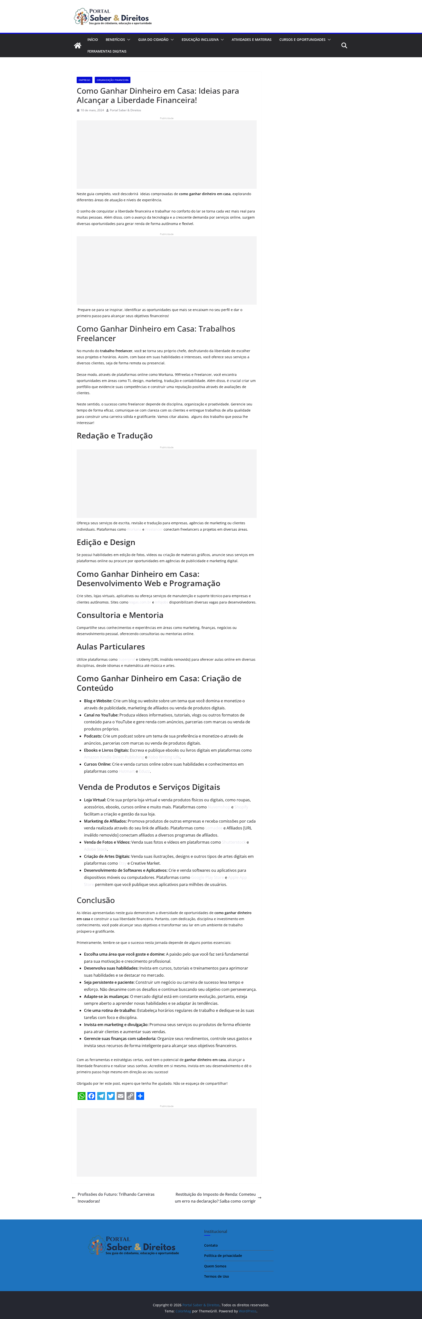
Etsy (123, 863)
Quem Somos (215, 1266)
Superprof (126, 659)
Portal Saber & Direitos (125, 110)
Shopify (241, 807)
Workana (134, 529)
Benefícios (115, 39)
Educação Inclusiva (200, 39)
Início (92, 39)
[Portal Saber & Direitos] (78, 45)
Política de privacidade (223, 1255)
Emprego (84, 80)
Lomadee (213, 828)
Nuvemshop (219, 807)
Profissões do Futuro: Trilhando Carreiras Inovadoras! (116, 1198)
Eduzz (144, 771)
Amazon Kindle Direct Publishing (114, 757)
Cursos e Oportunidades (302, 39)
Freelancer (154, 529)
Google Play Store (207, 877)
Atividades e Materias (252, 39)
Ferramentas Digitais (107, 51)
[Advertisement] (167, 154)
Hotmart (127, 771)
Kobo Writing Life (164, 757)
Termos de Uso (216, 1276)
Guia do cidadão (153, 39)
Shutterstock (234, 842)
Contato (211, 1245)
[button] (127, 39)
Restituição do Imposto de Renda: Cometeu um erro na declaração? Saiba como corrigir (215, 1198)
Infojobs (161, 602)
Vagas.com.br (140, 602)
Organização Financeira (112, 80)
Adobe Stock (95, 849)
